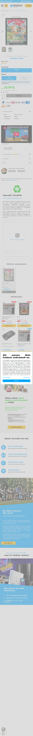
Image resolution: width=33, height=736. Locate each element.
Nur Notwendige (6, 377)
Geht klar (16, 380)
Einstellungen (26, 377)
